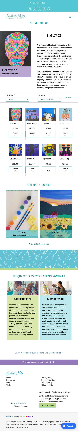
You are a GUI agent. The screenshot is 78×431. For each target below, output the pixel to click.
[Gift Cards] (41, 23)
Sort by (42, 95)
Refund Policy (46, 383)
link (23, 282)
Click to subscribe (47, 405)
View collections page (39, 244)
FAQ (8, 383)
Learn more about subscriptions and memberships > (39, 353)
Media (8, 385)
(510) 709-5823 (19, 403)
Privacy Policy (46, 378)
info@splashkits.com (19, 406)
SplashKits (14, 422)
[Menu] (70, 16)
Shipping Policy (47, 385)
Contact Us (10, 380)
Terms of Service (48, 380)
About (8, 377)
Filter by (10, 95)
